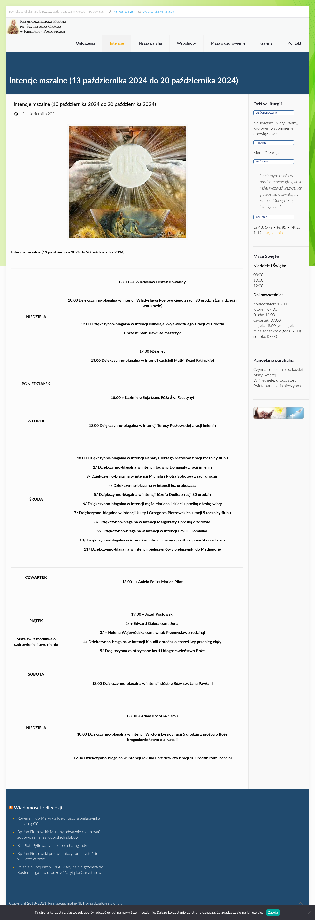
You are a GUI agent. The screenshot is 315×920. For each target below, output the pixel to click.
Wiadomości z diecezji (38, 807)
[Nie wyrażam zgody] (308, 912)
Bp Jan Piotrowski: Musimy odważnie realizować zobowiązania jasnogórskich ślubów (58, 834)
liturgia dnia (273, 233)
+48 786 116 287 (123, 11)
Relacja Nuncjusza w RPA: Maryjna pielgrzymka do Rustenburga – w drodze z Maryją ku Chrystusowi (60, 870)
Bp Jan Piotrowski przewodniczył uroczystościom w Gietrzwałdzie (59, 856)
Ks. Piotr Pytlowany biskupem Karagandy (52, 846)
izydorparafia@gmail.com (158, 11)
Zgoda (273, 912)
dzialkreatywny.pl (109, 903)
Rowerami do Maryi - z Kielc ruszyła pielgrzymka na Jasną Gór (58, 821)
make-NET (76, 903)
